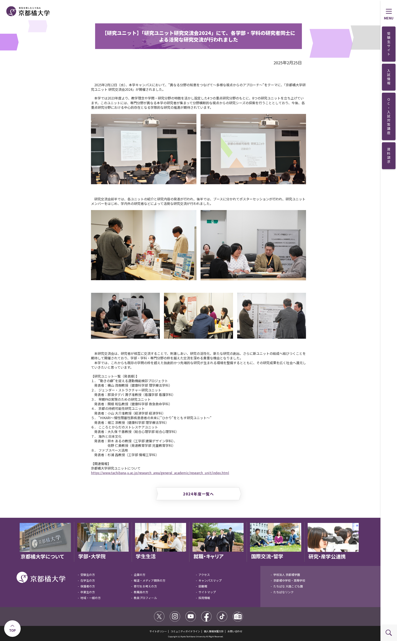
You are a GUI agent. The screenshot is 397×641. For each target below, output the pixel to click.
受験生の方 (87, 575)
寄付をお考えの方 (145, 586)
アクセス (204, 575)
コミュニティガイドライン (185, 631)
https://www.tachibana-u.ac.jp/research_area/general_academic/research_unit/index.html (160, 472)
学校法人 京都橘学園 (286, 575)
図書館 (202, 586)
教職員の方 (141, 592)
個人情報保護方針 (214, 631)
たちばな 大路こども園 (288, 586)
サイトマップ (207, 592)
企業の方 (139, 575)
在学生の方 (87, 580)
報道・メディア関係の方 (149, 580)
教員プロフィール (145, 598)
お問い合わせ (234, 631)
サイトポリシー (158, 631)
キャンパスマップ (210, 580)
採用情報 (204, 598)
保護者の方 (87, 586)
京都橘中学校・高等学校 (289, 580)
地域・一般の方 (90, 598)
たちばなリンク (283, 592)
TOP (12, 630)
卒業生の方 (87, 592)
